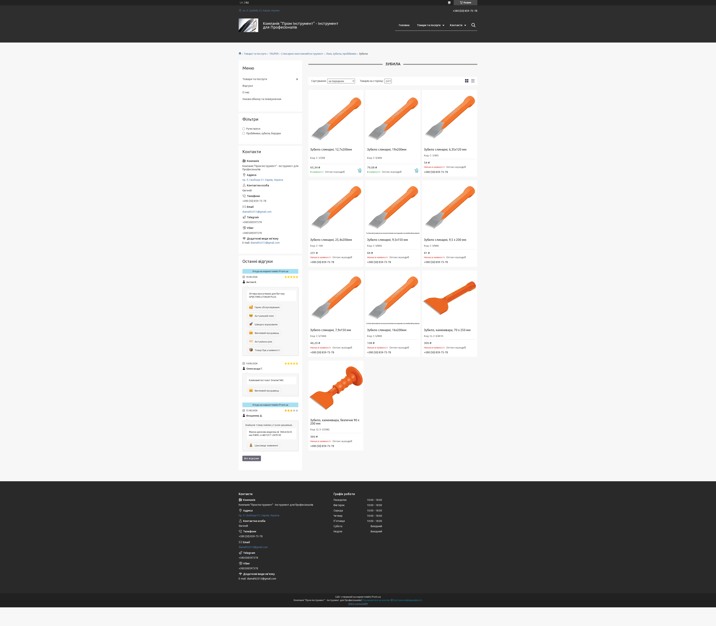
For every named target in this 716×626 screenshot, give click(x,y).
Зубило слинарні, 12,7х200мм (331, 149)
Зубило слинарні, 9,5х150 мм (387, 239)
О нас (245, 92)
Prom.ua (376, 597)
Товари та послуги (429, 25)
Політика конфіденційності (407, 600)
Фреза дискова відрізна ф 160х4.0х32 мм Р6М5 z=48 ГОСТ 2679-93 (270, 433)
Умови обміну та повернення (261, 99)
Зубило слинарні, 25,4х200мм (331, 239)
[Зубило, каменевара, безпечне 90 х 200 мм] (335, 388)
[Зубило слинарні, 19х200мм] (392, 117)
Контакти (456, 25)
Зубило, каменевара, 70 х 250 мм (447, 330)
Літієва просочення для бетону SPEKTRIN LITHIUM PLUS (267, 295)
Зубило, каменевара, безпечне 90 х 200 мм (334, 421)
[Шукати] (472, 25)
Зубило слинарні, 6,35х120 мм (445, 149)
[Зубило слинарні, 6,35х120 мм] (449, 117)
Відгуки (247, 85)
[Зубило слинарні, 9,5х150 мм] (392, 207)
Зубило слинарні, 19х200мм (386, 149)
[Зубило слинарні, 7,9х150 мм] (335, 297)
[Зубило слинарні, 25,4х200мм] (335, 207)
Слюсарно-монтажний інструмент (302, 53)
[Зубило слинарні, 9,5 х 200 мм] (449, 207)
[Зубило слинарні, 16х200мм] (392, 297)
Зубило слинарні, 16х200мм (386, 330)
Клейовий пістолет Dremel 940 (266, 380)
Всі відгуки (251, 458)
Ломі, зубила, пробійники (341, 53)
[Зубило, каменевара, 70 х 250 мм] (449, 297)
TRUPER (274, 53)
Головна (404, 25)
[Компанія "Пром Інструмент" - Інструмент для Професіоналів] (248, 25)
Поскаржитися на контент (376, 600)
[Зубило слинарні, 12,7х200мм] (335, 117)
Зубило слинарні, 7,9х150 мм (330, 330)
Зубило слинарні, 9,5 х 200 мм (445, 239)
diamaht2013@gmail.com (256, 211)
